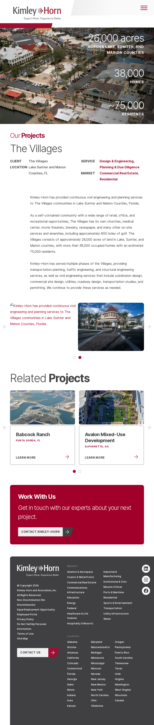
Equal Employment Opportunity (36, 609)
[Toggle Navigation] (144, 8)
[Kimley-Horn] (37, 14)
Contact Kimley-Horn (40, 532)
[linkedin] (146, 568)
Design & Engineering (117, 161)
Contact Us (30, 652)
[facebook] (146, 591)
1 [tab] (74, 357)
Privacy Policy (25, 619)
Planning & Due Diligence (119, 167)
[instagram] (146, 580)
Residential (109, 179)
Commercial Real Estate (119, 173)
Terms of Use (25, 633)
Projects (27, 135)
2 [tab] (79, 357)
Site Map (22, 638)
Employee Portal (27, 614)
